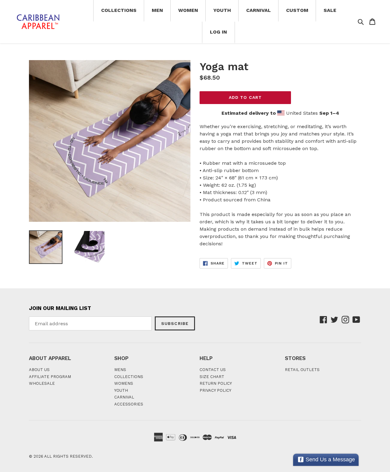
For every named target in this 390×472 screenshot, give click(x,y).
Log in (218, 32)
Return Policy (216, 383)
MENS (120, 369)
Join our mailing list (60, 308)
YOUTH (121, 390)
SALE (330, 10)
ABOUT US (39, 369)
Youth (222, 10)
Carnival (258, 10)
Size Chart (212, 376)
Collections (118, 10)
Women (188, 10)
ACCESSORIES (128, 404)
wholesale (42, 383)
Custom (297, 10)
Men (157, 10)
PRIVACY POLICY (215, 390)
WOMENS (123, 383)
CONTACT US (213, 369)
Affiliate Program (50, 376)
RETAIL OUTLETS (302, 369)
